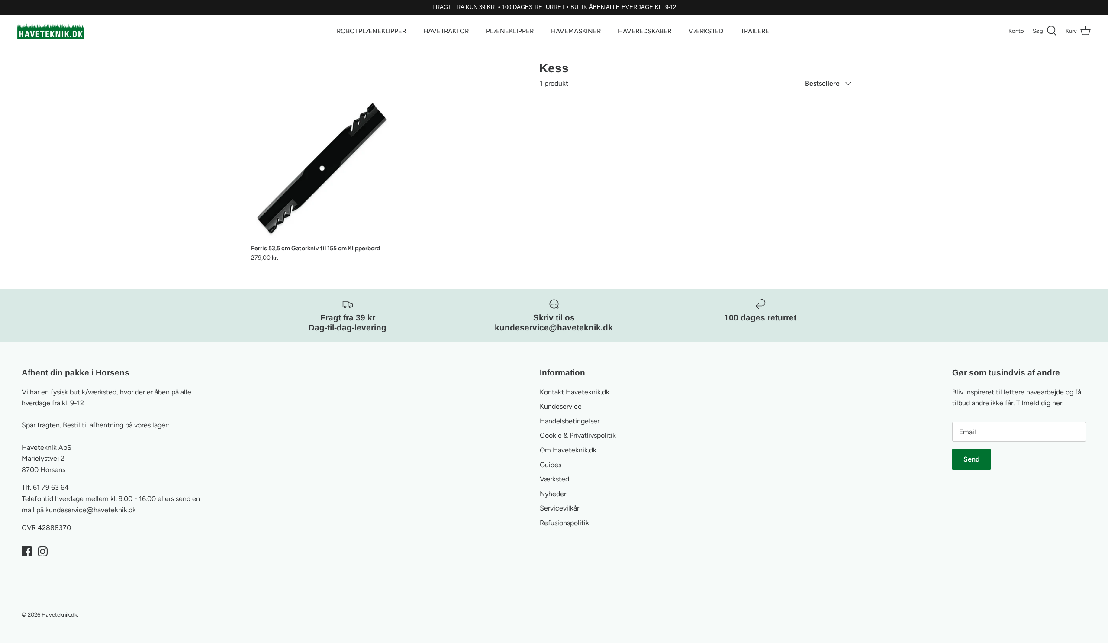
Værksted (706, 31)
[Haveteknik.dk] (50, 31)
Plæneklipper (510, 31)
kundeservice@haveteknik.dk (90, 510)
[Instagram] (43, 551)
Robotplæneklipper (371, 31)
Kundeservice (561, 406)
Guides (550, 465)
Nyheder (553, 494)
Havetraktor (446, 31)
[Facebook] (27, 551)
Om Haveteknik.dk (568, 450)
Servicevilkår (559, 508)
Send (971, 459)
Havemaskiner (576, 31)
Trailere (755, 31)
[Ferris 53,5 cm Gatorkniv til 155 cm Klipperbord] (322, 168)
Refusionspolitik (564, 523)
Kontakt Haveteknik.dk (574, 392)
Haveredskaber (644, 31)
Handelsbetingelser (569, 421)
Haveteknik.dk (59, 614)
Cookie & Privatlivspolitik (578, 435)
